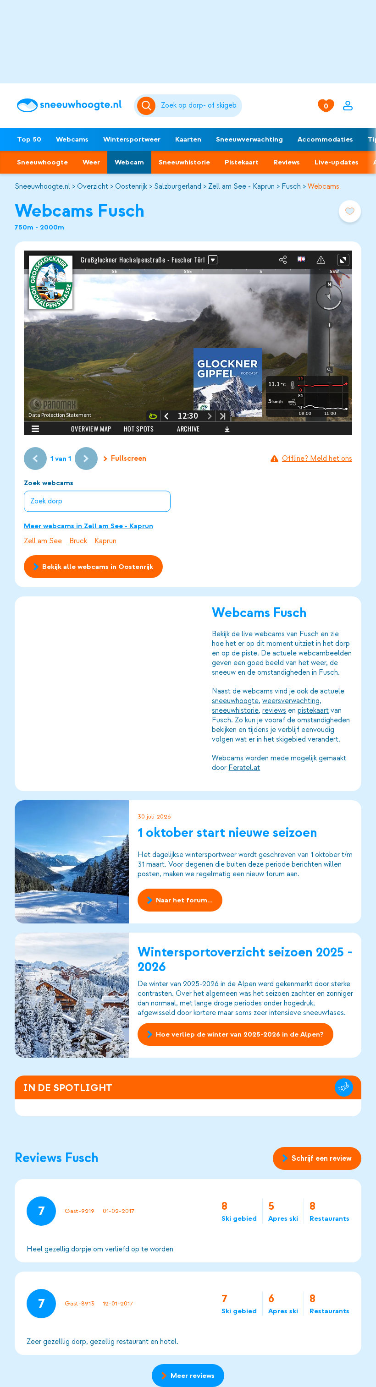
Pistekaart (242, 162)
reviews (274, 710)
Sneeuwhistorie (184, 162)
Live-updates (337, 162)
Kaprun (105, 541)
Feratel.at (244, 767)
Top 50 (29, 139)
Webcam (129, 162)
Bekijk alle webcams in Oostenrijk (97, 566)
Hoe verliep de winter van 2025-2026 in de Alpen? (240, 1034)
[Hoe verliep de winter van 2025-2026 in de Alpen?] (72, 995)
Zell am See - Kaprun (241, 186)
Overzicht (92, 186)
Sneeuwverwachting (249, 139)
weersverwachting (291, 700)
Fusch (291, 186)
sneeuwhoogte (235, 700)
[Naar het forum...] (72, 861)
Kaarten (188, 139)
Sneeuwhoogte (42, 162)
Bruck (78, 541)
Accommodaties (325, 139)
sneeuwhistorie (235, 710)
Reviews (286, 162)
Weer (91, 162)
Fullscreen (128, 458)
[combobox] (199, 106)
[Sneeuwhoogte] (71, 105)
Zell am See (43, 541)
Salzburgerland (177, 186)
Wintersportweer (131, 139)
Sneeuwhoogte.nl (42, 186)
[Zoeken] (199, 106)
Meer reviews (193, 1375)
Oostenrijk (131, 186)
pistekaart (313, 710)
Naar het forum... (184, 900)
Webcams (72, 139)
